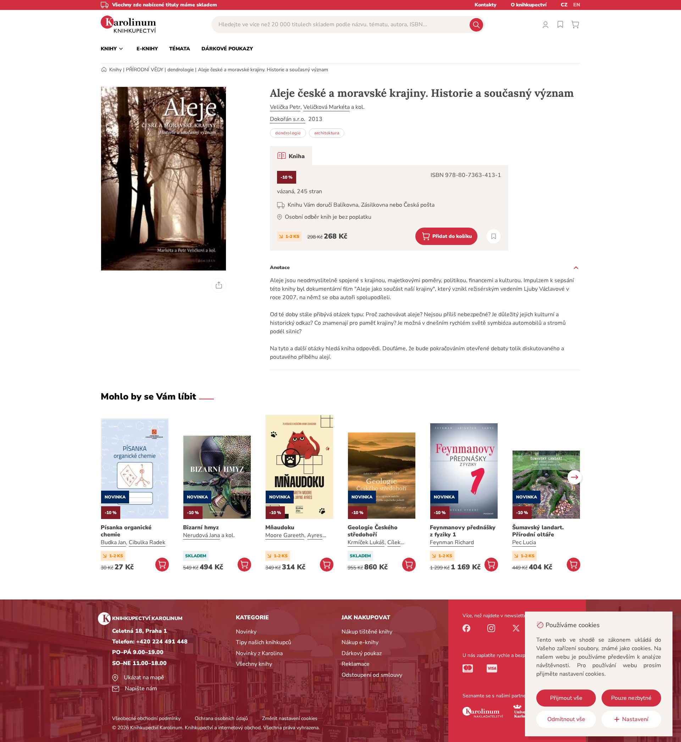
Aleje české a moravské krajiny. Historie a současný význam (263, 69)
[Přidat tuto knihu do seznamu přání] (493, 236)
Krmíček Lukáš (366, 542)
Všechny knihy (254, 664)
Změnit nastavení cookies (289, 718)
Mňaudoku (279, 527)
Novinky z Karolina (259, 653)
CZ (564, 4)
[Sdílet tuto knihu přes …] (218, 285)
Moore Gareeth (284, 535)
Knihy (115, 69)
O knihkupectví (529, 4)
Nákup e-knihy (360, 642)
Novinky (246, 632)
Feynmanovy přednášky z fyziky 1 (462, 531)
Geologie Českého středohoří (373, 531)
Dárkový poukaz (362, 653)
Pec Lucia (524, 542)
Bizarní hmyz (201, 527)
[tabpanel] (389, 208)
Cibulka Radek (147, 542)
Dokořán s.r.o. (287, 119)
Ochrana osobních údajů (221, 718)
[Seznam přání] (560, 24)
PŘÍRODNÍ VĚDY (144, 69)
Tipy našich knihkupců (263, 642)
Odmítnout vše (566, 719)
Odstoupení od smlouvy (372, 675)
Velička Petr (285, 107)
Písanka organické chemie (126, 531)
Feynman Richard (452, 542)
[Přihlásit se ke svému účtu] (545, 24)
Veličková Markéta (326, 107)
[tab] (291, 155)
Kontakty (486, 4)
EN (576, 4)
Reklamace (356, 664)
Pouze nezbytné (631, 698)
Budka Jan (113, 542)
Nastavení (635, 719)
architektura (326, 133)
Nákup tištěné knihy (367, 632)
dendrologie (180, 69)
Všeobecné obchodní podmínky (146, 718)
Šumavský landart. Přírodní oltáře (538, 531)
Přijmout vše (566, 698)
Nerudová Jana (201, 535)
